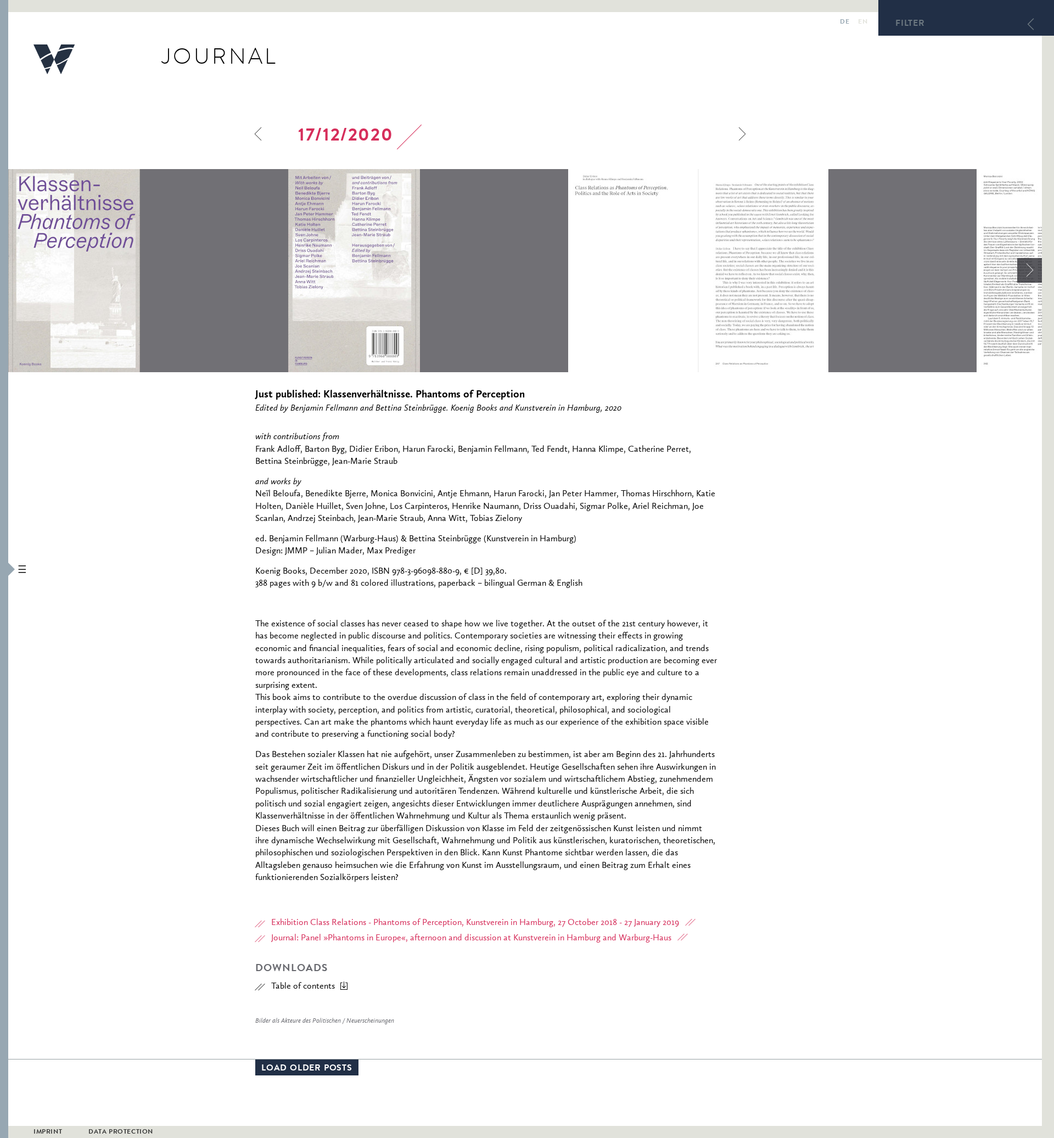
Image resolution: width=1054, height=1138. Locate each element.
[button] (4, 569)
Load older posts (306, 1068)
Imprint (47, 1132)
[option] (148, 270)
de (844, 22)
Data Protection (120, 1132)
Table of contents (303, 986)
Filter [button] (910, 24)
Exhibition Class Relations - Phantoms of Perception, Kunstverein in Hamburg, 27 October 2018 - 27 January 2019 (475, 922)
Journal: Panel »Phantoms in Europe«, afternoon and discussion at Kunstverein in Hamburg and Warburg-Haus (471, 938)
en (862, 22)
